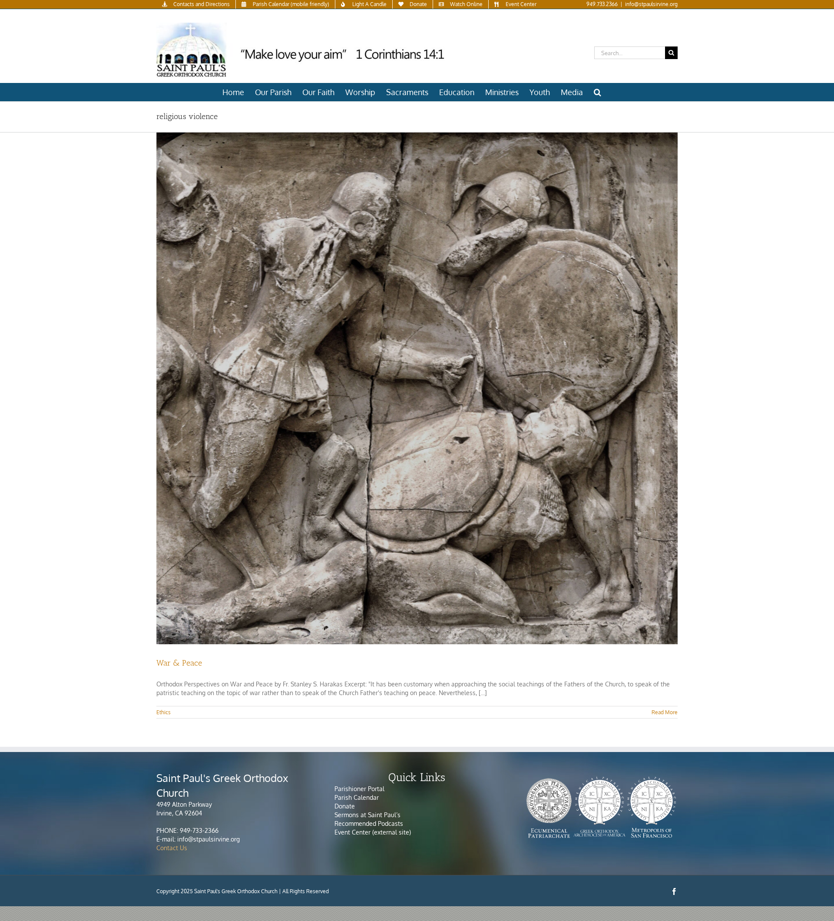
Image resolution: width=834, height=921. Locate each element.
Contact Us (171, 847)
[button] (597, 92)
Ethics (163, 712)
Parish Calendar (356, 797)
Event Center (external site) (372, 832)
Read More (665, 712)
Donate (344, 806)
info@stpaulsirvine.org (651, 4)
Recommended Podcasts (369, 823)
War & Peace (179, 663)
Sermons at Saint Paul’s (367, 814)
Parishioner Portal (359, 788)
